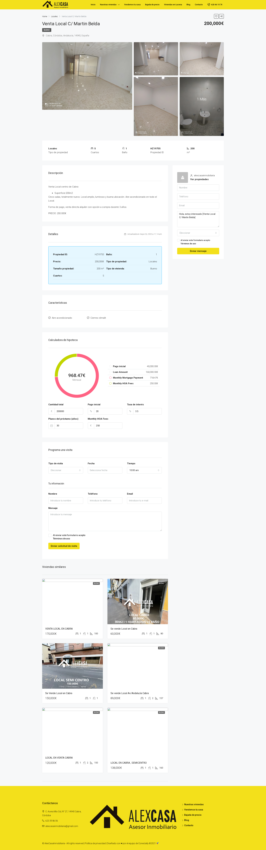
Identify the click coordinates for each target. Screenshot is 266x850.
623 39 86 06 (51, 821)
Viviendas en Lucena (173, 5)
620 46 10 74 (216, 5)
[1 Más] (202, 106)
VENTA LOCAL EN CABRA (59, 628)
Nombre (52, 493)
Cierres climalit (98, 317)
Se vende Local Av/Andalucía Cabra (130, 693)
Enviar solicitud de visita (64, 546)
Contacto (199, 5)
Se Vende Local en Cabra (58, 693)
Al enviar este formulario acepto (69, 537)
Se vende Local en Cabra (124, 628)
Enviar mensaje (198, 251)
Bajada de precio (152, 5)
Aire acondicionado (62, 317)
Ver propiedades (199, 179)
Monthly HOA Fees (98, 418)
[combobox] (65, 470)
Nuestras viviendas (108, 5)
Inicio (93, 5)
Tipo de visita (55, 463)
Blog (188, 5)
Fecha (91, 463)
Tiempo (131, 463)
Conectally (143, 843)
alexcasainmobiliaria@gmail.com (61, 826)
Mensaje (53, 508)
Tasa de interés (135, 404)
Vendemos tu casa (132, 5)
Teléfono (93, 493)
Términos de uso (61, 538)
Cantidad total (55, 404)
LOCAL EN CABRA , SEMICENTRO (129, 762)
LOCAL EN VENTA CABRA (59, 757)
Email (130, 493)
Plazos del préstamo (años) (63, 418)
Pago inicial (94, 404)
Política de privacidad (95, 843)
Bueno (47, 30)
